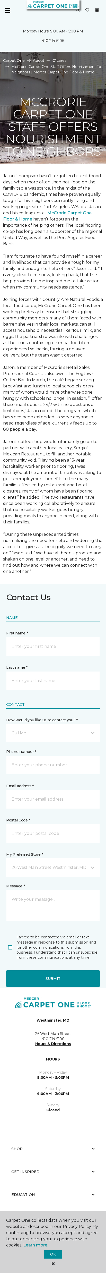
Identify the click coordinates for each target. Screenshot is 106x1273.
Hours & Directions (53, 1043)
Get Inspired (25, 1171)
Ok (53, 1254)
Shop (17, 1149)
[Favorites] (87, 10)
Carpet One (14, 60)
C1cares (59, 60)
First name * (17, 633)
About (38, 60)
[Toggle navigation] (7, 10)
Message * (15, 886)
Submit (53, 978)
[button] (78, 10)
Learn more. (35, 1245)
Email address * (20, 786)
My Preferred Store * (24, 854)
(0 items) (97, 10)
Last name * (17, 667)
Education (23, 1194)
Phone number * (21, 751)
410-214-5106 (53, 40)
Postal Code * (18, 820)
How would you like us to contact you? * (42, 720)
